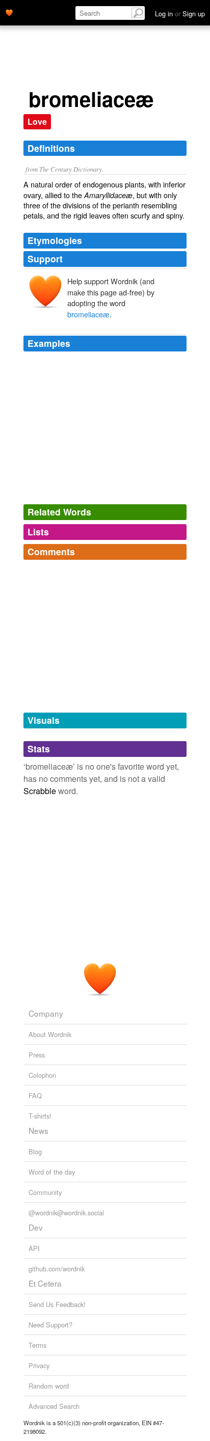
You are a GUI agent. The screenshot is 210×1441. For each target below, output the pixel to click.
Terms (37, 1345)
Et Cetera (45, 1283)
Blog (35, 1151)
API (34, 1248)
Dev (36, 1227)
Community (45, 1192)
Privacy (39, 1365)
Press (37, 1054)
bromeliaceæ (88, 314)
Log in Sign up (180, 13)
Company (46, 1013)
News (38, 1130)
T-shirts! (40, 1116)
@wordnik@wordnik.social (66, 1212)
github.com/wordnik (57, 1268)
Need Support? (50, 1324)
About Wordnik (50, 1034)
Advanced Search (54, 1406)
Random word (49, 1386)
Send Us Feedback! (57, 1304)
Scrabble (39, 791)
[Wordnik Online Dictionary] (9, 11)
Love (37, 121)
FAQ (35, 1095)
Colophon (42, 1075)
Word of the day (52, 1172)
